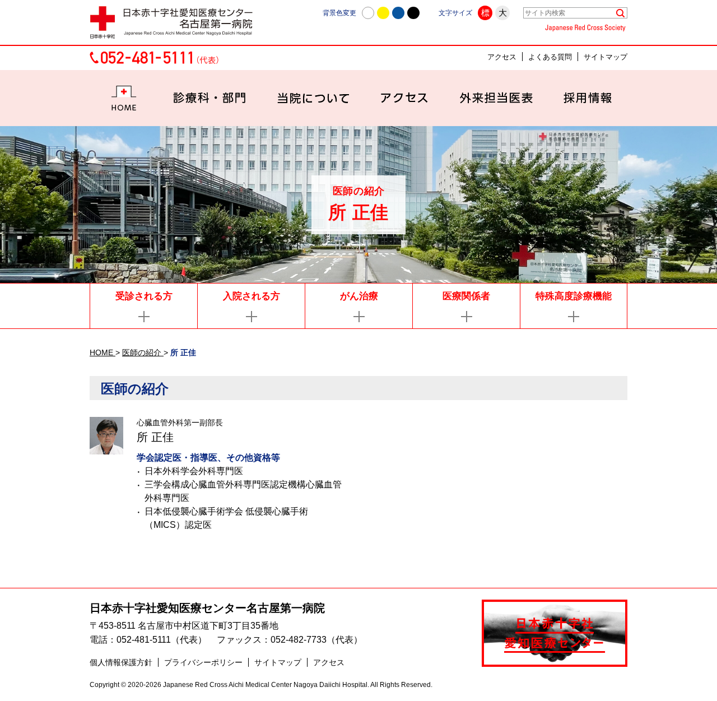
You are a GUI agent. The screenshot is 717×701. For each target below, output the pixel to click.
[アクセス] (404, 98)
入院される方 (251, 296)
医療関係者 (466, 296)
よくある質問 (550, 57)
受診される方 (144, 296)
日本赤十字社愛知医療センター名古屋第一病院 (207, 608)
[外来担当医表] (496, 98)
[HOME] (124, 98)
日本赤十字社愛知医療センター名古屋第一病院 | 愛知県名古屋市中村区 (176, 22)
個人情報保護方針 (121, 662)
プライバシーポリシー (203, 662)
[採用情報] (587, 98)
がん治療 (359, 296)
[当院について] (313, 98)
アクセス (501, 57)
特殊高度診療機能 (574, 296)
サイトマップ (605, 57)
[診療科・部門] (210, 98)
